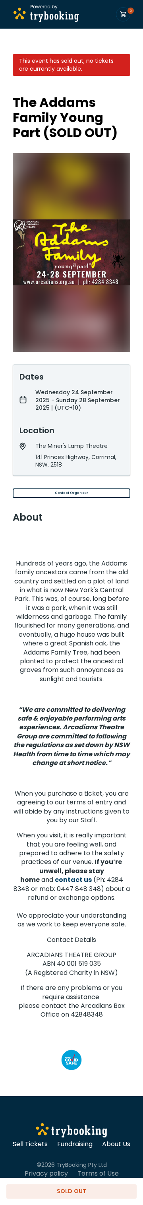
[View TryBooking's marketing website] (72, 1131)
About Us (116, 1144)
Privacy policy (46, 1173)
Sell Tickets (30, 1144)
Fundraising (75, 1144)
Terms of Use (98, 1173)
